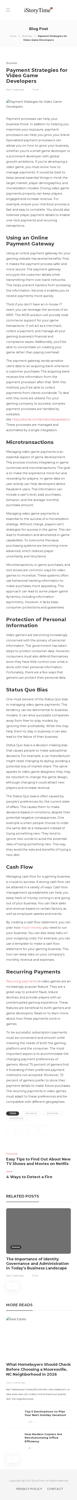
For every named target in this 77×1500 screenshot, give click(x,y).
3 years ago (18, 1275)
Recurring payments (21, 981)
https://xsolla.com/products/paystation (41, 419)
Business (27, 36)
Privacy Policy (29, 1489)
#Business (31, 1113)
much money (31, 927)
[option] (38, 1243)
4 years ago (18, 89)
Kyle (8, 89)
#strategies (16, 1118)
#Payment (53, 1113)
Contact (55, 1489)
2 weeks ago (18, 1382)
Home (13, 36)
